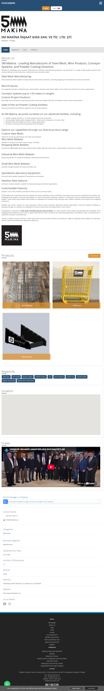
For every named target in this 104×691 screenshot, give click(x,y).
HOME (5, 50)
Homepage (52, 623)
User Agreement (52, 635)
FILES (25, 50)
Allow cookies (76, 688)
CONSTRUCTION (52, 661)
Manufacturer (8, 544)
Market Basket (27, 305)
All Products (94, 256)
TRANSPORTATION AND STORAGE (52, 666)
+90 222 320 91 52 (53, 675)
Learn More (91, 688)
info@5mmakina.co (12, 520)
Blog (52, 627)
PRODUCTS (15, 50)
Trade (52, 630)
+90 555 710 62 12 (12, 516)
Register (52, 644)
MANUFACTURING (52, 656)
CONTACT (34, 50)
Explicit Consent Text (52, 642)
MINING (52, 654)
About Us (52, 625)
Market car (77, 305)
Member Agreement (52, 637)
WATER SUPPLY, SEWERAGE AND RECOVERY (52, 659)
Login (46, 8)
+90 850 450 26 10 (53, 677)
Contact (52, 632)
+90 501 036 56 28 (55, 679)
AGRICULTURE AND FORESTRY (52, 651)
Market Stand (27, 357)
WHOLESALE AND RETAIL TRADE (52, 663)
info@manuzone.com (52, 681)
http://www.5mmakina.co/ (12, 593)
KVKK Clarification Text (52, 640)
